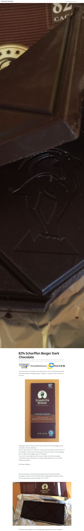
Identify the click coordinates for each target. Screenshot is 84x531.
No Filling (21, 361)
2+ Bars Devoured (48, 361)
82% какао (49, 476)
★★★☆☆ (29, 359)
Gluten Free (26, 361)
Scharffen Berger (44, 359)
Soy (34, 361)
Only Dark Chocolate (7, 1)
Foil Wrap (41, 361)
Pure (63, 359)
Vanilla (31, 361)
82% (39, 359)
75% (34, 458)
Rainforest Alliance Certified (55, 359)
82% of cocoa (36, 373)
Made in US (34, 359)
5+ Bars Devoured (57, 361)
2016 (63, 361)
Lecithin (37, 361)
